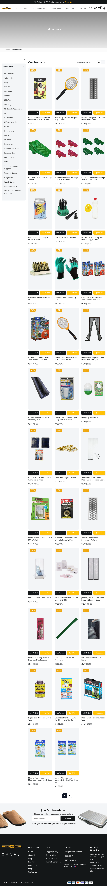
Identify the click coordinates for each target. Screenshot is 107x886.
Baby (6, 82)
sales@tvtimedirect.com (73, 852)
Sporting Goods (10, 173)
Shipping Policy (52, 852)
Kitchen (7, 135)
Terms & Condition (53, 862)
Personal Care (9, 153)
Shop (30, 858)
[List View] (103, 62)
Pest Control (9, 157)
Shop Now (69, 2)
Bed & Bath (8, 91)
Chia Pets (7, 100)
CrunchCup (8, 113)
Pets (6, 162)
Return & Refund (52, 855)
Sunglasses (8, 177)
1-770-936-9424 (70, 860)
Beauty (7, 87)
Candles (7, 95)
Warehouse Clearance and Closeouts (13, 192)
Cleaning (7, 104)
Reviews (31, 862)
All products (9, 73)
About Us (70, 8)
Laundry (7, 140)
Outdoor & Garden (11, 148)
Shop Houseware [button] (40, 8)
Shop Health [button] (57, 8)
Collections (32, 865)
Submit (68, 819)
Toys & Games (9, 182)
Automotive (8, 78)
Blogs (30, 868)
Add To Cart (34, 113)
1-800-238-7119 (70, 856)
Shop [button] (26, 8)
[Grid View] (99, 62)
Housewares (9, 131)
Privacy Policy (51, 858)
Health (6, 126)
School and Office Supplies (11, 167)
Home (18, 8)
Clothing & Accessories (13, 109)
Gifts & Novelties (10, 122)
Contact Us (81, 8)
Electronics (8, 118)
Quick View (46, 113)
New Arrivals (9, 144)
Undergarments (10, 186)
